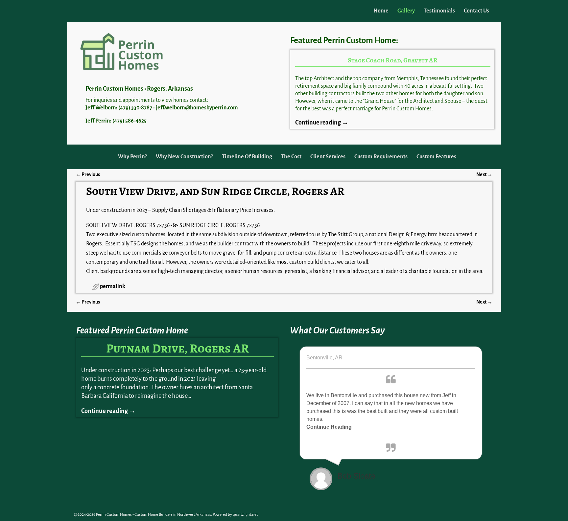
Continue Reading (329, 427)
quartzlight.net (245, 514)
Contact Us (476, 11)
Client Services (327, 157)
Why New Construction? (184, 157)
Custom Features (436, 157)
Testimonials (439, 11)
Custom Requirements (381, 157)
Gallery (406, 11)
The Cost (291, 157)
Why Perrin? (132, 157)
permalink (112, 286)
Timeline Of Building (247, 157)
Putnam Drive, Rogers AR (177, 348)
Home (381, 11)
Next (484, 174)
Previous (88, 174)
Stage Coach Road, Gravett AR (393, 60)
